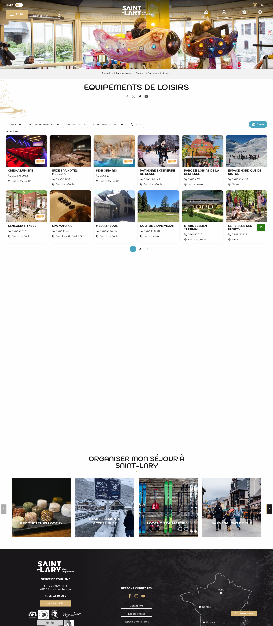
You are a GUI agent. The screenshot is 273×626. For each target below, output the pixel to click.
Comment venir (243, 613)
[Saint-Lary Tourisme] (137, 10)
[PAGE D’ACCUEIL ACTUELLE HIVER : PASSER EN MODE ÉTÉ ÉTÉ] (19, 5)
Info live (260, 17)
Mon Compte (223, 17)
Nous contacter (55, 603)
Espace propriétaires (136, 621)
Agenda (244, 17)
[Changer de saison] (20, 5)
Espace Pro (136, 605)
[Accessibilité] (255, 4)
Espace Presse (136, 613)
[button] (47, 16)
